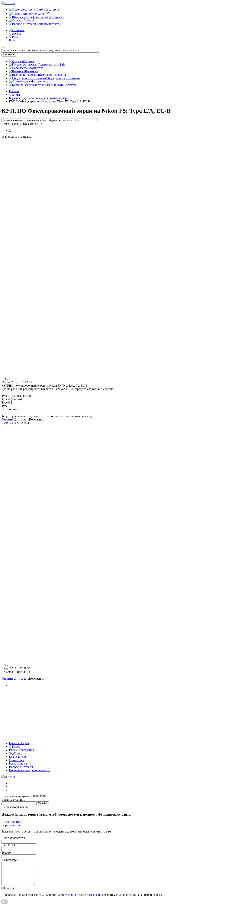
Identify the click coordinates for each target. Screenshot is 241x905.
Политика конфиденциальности (29, 770)
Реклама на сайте (20, 763)
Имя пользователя (13, 837)
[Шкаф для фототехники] (120, 736)
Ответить (8, 419)
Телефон (7, 852)
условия (70, 894)
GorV (5, 378)
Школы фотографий (51, 17)
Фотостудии (39, 13)
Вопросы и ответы (48, 23)
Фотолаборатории (47, 9)
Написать (8, 888)
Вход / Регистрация (21, 750)
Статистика (16, 760)
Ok (4, 901)
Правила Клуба (19, 743)
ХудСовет (15, 753)
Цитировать (21, 419)
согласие (92, 894)
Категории (8, 54)
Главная (14, 91)
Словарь (28, 20)
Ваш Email (8, 845)
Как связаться (18, 756)
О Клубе (14, 746)
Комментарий (10, 860)
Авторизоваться (12, 821)
